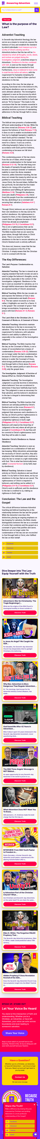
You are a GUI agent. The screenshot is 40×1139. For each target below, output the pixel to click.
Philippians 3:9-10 (10, 224)
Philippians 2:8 (22, 195)
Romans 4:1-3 (21, 311)
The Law (6, 19)
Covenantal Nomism (15, 464)
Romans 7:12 (30, 130)
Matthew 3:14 (8, 192)
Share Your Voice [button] (15, 1033)
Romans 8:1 (7, 205)
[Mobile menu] (36, 3)
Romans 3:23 (8, 153)
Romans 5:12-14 (9, 165)
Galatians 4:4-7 (28, 202)
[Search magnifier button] (37, 10)
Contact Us (20, 1077)
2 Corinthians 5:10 (17, 430)
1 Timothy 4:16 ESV (9, 1039)
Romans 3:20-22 (25, 128)
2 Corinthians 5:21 (25, 224)
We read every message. (20, 1082)
